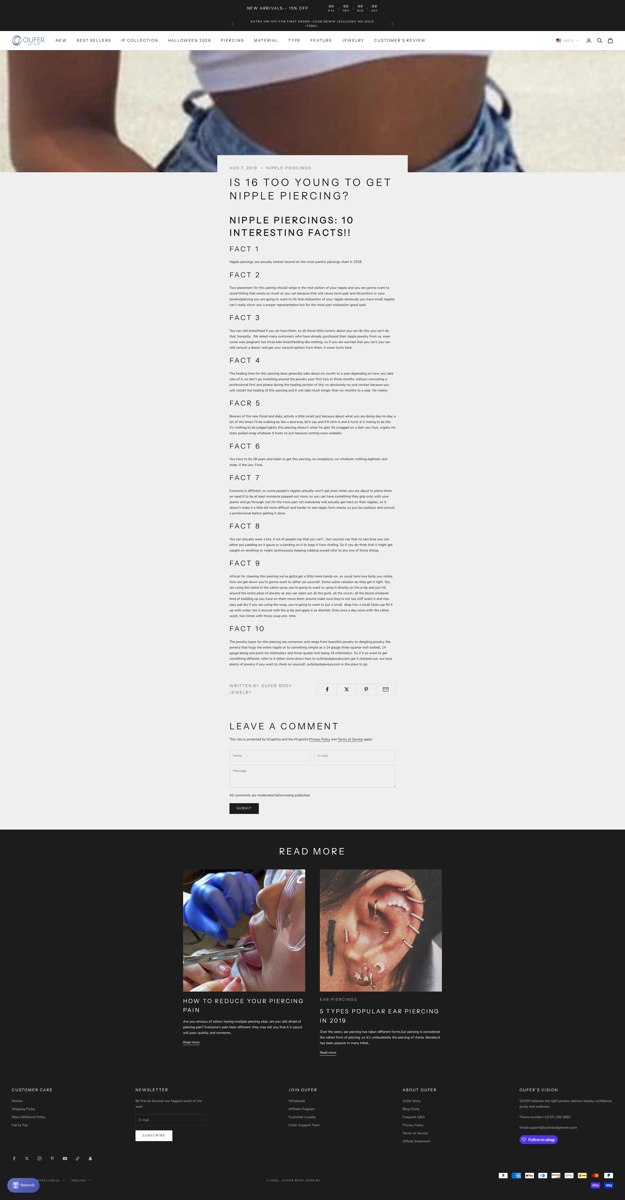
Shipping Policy (23, 1109)
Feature (321, 40)
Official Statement (416, 1141)
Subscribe (154, 1135)
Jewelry (353, 40)
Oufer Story (412, 1101)
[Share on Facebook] (327, 689)
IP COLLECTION (139, 40)
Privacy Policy (319, 739)
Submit (244, 808)
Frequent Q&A (414, 1117)
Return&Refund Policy (28, 1117)
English (79, 1180)
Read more (191, 1042)
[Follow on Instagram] (39, 1158)
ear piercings (338, 999)
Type (294, 40)
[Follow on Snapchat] (90, 1158)
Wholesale (297, 1101)
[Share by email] (386, 689)
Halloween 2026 (189, 40)
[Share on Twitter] (346, 689)
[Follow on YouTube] (64, 1158)
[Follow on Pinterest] (52, 1158)
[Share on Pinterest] (366, 689)
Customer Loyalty (302, 1117)
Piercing (232, 40)
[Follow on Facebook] (14, 1158)
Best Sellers (94, 40)
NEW (61, 40)
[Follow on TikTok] (77, 1158)
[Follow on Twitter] (26, 1158)
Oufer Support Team (304, 1125)
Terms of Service (350, 739)
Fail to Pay (20, 1125)
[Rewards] (23, 1185)
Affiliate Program (302, 1109)
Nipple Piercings (288, 168)
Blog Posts (411, 1109)
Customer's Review (400, 40)
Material (266, 40)
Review (17, 1101)
